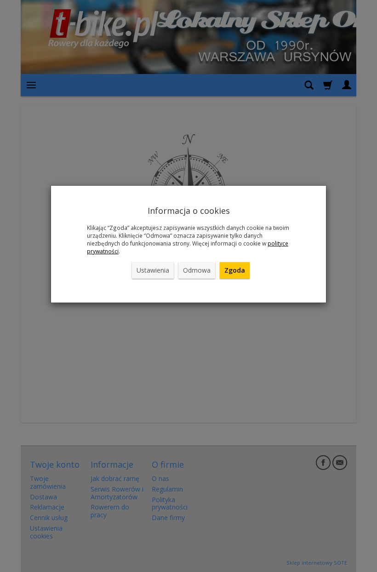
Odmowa (197, 270)
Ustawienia (153, 270)
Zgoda (234, 270)
